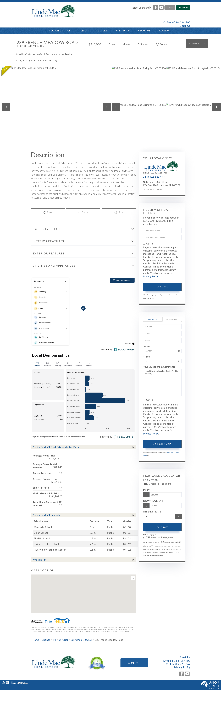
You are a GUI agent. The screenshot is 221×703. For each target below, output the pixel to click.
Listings (46, 639)
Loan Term (150, 480)
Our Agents (157, 189)
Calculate (162, 527)
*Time (146, 356)
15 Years (166, 483)
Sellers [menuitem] (84, 30)
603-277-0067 (181, 664)
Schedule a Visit (172, 319)
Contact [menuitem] (165, 30)
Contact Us (148, 189)
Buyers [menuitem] (102, 30)
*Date (146, 346)
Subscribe (162, 287)
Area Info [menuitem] (122, 30)
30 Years (151, 483)
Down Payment (153, 500)
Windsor (63, 639)
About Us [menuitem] (144, 30)
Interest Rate (152, 511)
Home (35, 639)
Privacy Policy (150, 276)
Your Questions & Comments (159, 366)
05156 (88, 639)
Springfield (76, 639)
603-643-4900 (181, 22)
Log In (170, 7)
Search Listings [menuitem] (60, 30)
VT (54, 639)
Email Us (185, 25)
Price (146, 490)
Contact (134, 662)
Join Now (183, 7)
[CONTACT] (197, 43)
